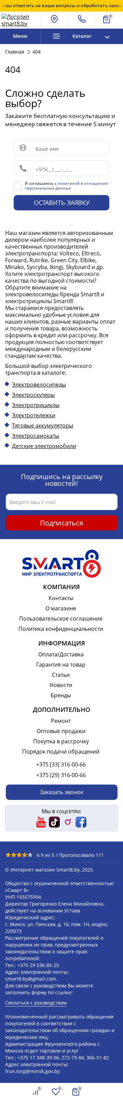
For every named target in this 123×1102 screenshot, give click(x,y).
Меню (20, 36)
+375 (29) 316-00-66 (61, 775)
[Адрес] (54, 20)
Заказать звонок (61, 792)
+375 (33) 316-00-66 (61, 764)
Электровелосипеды (39, 384)
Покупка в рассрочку (61, 741)
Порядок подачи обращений (60, 751)
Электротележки (33, 415)
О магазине (60, 608)
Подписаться (61, 522)
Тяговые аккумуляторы (42, 425)
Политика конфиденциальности (60, 628)
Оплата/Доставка (61, 654)
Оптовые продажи (61, 731)
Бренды (61, 695)
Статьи (61, 675)
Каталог (82, 36)
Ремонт (61, 721)
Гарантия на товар (60, 664)
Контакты (61, 598)
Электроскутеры (33, 395)
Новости (61, 685)
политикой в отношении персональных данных (66, 185)
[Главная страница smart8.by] (20, 20)
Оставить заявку (62, 202)
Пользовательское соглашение (60, 618)
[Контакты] (82, 20)
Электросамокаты (35, 436)
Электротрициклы (35, 405)
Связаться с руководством (36, 1002)
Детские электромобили (44, 446)
